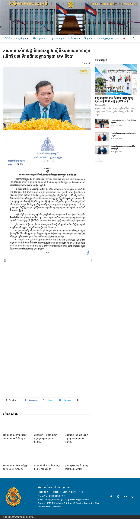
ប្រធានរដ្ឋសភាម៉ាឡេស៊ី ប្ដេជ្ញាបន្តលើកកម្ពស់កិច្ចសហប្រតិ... (76, 467)
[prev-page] (96, 160)
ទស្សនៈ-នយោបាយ (57, 39)
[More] (77, 400)
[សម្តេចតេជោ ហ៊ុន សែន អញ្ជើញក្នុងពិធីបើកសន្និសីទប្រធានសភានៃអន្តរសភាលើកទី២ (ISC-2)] (16, 455)
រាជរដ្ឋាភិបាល (21, 39)
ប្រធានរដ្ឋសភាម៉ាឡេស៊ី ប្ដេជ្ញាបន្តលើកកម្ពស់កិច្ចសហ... (123, 121)
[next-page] (101, 160)
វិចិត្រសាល (88, 39)
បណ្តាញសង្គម (104, 39)
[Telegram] (118, 497)
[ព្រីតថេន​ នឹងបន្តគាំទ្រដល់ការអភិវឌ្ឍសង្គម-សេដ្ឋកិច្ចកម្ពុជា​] (102, 136)
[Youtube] (125, 497)
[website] (132, 497)
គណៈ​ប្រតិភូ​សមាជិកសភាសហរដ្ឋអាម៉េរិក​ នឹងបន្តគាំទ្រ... (123, 147)
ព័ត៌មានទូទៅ (38, 39)
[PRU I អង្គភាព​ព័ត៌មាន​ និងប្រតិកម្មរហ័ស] (70, 17)
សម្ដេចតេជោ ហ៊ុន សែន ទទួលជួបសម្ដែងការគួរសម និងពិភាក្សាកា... (15, 436)
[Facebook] (111, 497)
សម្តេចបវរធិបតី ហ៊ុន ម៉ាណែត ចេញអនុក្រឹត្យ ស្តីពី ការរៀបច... (47, 467)
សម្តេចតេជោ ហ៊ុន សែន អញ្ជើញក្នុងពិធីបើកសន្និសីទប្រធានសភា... (15, 467)
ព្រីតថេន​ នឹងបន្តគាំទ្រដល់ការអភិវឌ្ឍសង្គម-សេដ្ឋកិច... (123, 134)
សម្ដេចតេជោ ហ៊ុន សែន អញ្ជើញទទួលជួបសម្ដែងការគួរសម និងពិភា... (45, 438)
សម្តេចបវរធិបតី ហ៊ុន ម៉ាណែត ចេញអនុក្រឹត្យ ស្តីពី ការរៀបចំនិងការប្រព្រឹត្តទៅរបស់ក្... (114, 100)
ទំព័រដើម (8, 39)
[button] (133, 39)
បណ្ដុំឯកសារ (73, 39)
